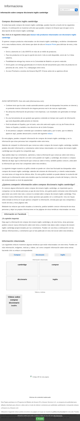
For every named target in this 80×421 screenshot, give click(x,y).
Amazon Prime (50, 44)
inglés (55, 279)
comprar (55, 265)
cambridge (22, 265)
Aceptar (40, 419)
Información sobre (24, 13)
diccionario (22, 279)
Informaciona (13, 6)
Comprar (17, 255)
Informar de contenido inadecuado (40, 397)
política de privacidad (59, 412)
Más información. (58, 415)
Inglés (63, 255)
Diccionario (40, 255)
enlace (50, 134)
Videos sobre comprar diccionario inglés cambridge (14, 301)
